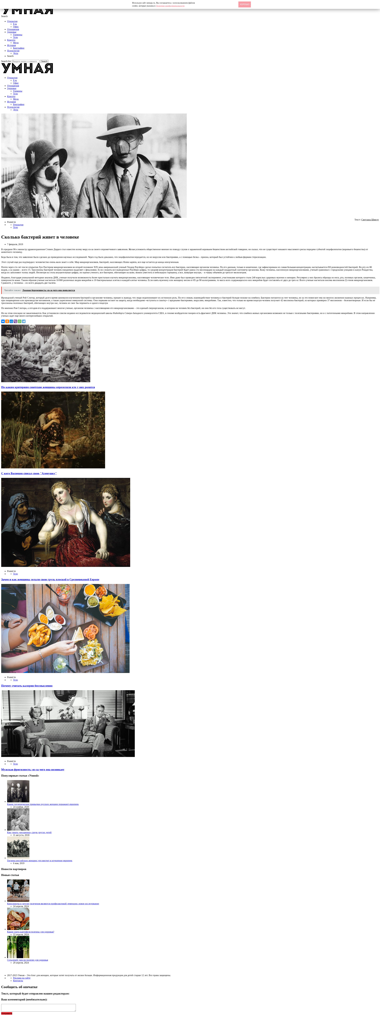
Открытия (12, 21)
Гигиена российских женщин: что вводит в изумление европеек (39, 860)
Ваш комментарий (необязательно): (24, 999)
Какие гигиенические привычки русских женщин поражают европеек (43, 804)
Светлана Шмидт (370, 219)
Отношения (13, 29)
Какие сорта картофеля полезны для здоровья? (30, 932)
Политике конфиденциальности (170, 6)
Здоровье (11, 32)
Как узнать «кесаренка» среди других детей (29, 832)
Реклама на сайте (21, 978)
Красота (11, 40)
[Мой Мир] (11, 321)
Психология (13, 50)
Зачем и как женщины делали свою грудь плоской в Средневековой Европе (50, 579)
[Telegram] (24, 321)
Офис (16, 26)
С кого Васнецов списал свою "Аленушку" (29, 473)
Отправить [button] (6, 1013)
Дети (15, 53)
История (11, 45)
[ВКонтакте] (3, 321)
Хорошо (244, 4)
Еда (15, 24)
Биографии (18, 48)
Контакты (18, 980)
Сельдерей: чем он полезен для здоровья (27, 960)
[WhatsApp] (19, 321)
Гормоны (17, 34)
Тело (15, 37)
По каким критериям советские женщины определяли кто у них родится (48, 387)
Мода (16, 42)
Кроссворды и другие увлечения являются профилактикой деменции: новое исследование (53, 903)
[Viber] (15, 321)
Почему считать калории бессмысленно (27, 685)
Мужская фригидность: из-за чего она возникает (32, 769)
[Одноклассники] (7, 321)
